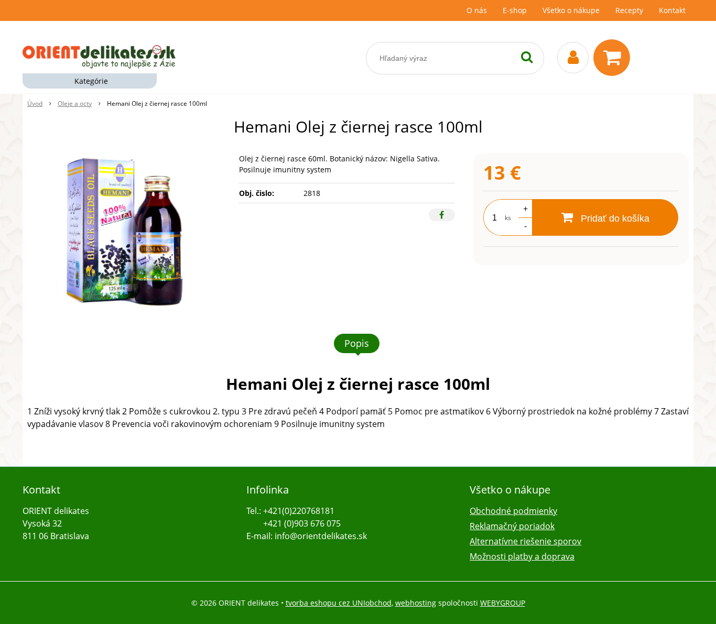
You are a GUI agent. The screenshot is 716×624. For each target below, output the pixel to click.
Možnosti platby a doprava (522, 556)
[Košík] (614, 57)
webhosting (415, 603)
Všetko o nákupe (571, 10)
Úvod (34, 103)
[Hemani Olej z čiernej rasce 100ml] (126, 231)
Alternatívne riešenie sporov (525, 541)
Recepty (629, 10)
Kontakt (672, 10)
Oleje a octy (75, 103)
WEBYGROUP (502, 603)
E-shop (515, 10)
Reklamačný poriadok (512, 526)
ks (508, 217)
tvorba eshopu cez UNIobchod (339, 603)
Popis (356, 343)
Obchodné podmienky (513, 511)
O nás (477, 10)
